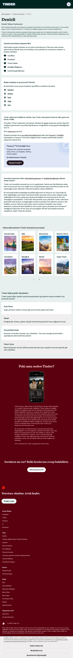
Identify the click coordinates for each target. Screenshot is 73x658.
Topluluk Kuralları (7, 552)
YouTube (5, 521)
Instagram (5, 514)
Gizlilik (4, 536)
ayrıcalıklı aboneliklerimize (31, 135)
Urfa (9, 105)
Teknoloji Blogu (7, 574)
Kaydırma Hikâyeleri (8, 589)
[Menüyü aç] (69, 4)
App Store (5, 614)
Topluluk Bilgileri (7, 559)
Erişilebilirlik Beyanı (8, 562)
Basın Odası (6, 592)
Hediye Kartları (7, 605)
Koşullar (5, 542)
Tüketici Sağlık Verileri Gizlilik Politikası (14, 539)
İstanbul (10, 90)
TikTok (4, 518)
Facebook (5, 527)
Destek (4, 602)
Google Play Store (8, 617)
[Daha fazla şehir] (39, 279)
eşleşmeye (12, 131)
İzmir (9, 97)
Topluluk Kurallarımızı (51, 178)
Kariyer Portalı (6, 571)
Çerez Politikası (7, 546)
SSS (3, 582)
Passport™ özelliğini (56, 135)
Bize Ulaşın (5, 595)
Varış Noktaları (6, 14)
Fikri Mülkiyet (6, 549)
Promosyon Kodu (7, 599)
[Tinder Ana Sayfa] (9, 4)
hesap (46, 123)
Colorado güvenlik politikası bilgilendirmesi (16, 555)
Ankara (10, 94)
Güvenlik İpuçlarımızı (33, 178)
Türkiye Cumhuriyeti (18, 14)
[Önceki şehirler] (33, 279)
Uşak (9, 101)
